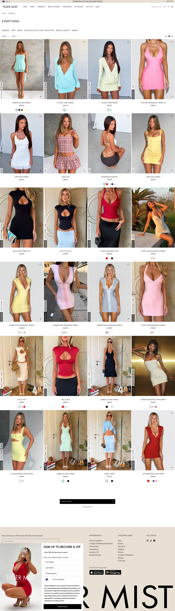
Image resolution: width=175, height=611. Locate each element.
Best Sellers (54, 6)
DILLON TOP (109, 548)
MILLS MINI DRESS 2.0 (22, 251)
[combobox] (48, 579)
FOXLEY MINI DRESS (65, 103)
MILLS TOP (21, 399)
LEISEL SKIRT (109, 474)
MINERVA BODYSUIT (109, 177)
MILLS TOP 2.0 (65, 251)
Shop (32, 6)
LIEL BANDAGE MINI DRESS (21, 474)
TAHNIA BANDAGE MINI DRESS (153, 399)
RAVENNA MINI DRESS (22, 103)
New (25, 6)
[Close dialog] (80, 546)
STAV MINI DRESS (153, 177)
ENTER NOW (62, 607)
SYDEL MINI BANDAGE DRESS (153, 251)
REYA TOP (153, 548)
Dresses (41, 6)
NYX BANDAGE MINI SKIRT (153, 474)
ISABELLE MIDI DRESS (109, 399)
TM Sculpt (78, 6)
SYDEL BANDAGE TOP (109, 251)
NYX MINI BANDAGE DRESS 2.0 (153, 103)
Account (170, 1)
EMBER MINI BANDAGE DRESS (21, 325)
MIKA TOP (66, 177)
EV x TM (89, 6)
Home (3, 13)
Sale (98, 6)
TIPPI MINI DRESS (22, 177)
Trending (66, 6)
